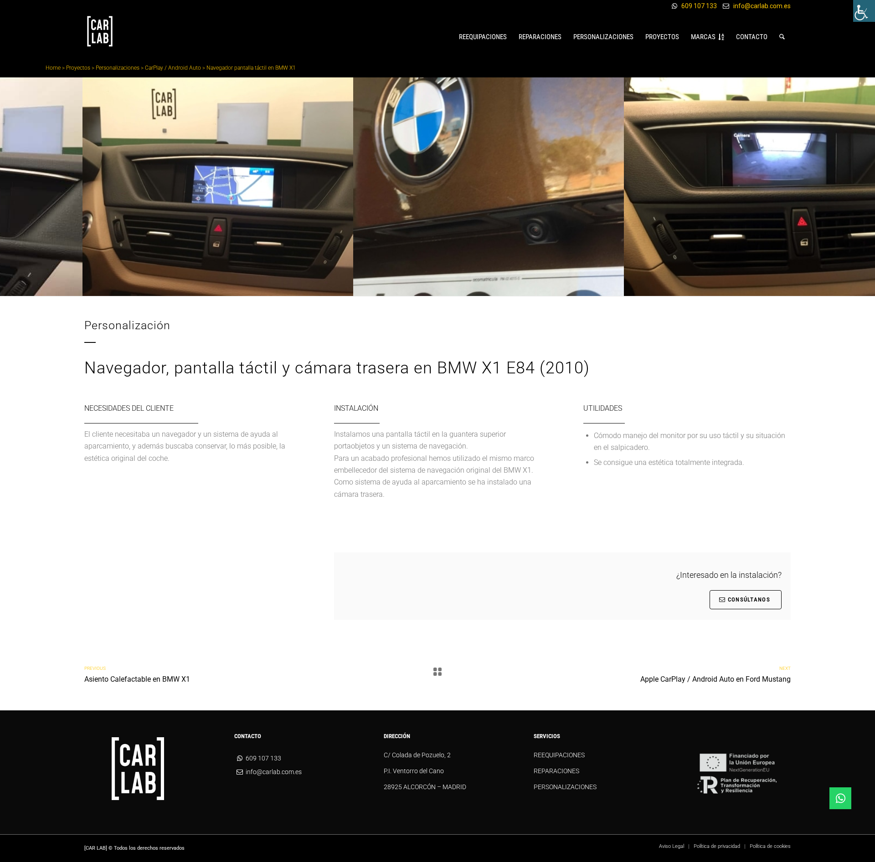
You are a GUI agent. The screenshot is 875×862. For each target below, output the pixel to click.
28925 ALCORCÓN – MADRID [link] (425, 787)
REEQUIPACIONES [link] (559, 755)
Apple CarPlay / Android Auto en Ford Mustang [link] (715, 679)
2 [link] (434, 287)
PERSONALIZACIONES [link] (565, 787)
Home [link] (53, 68)
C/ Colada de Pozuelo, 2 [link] (417, 755)
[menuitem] (483, 37)
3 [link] (441, 287)
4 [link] (448, 287)
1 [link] (426, 287)
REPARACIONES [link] (556, 771)
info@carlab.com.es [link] (762, 6)
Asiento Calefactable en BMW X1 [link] (137, 679)
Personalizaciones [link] (117, 68)
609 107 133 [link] (699, 6)
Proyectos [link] (78, 68)
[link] (864, 11)
